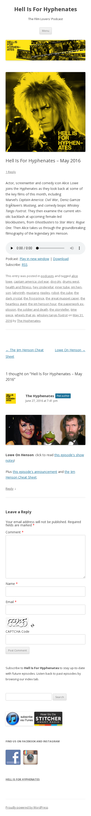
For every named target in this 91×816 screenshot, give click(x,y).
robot (55, 293)
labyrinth (18, 293)
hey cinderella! (43, 287)
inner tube (62, 287)
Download (61, 259)
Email (11, 602)
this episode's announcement (35, 471)
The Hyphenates (29, 321)
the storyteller (59, 309)
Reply (10, 488)
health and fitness (19, 287)
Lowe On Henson (70, 350)
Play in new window (34, 259)
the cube (66, 293)
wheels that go (25, 315)
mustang (32, 293)
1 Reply (11, 172)
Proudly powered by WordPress (27, 807)
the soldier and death (33, 309)
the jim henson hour (42, 304)
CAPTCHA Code (17, 631)
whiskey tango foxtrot (52, 315)
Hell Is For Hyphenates (45, 9)
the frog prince (34, 298)
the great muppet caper (62, 298)
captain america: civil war (31, 281)
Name (12, 583)
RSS (25, 264)
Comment (15, 532)
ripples (45, 293)
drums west (71, 281)
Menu (45, 30)
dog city (55, 281)
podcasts (47, 276)
